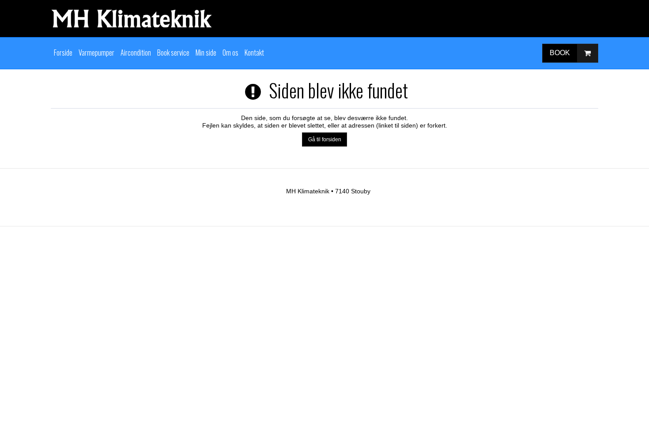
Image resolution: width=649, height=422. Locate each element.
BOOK (560, 53)
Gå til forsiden (324, 139)
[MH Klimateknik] (324, 18)
